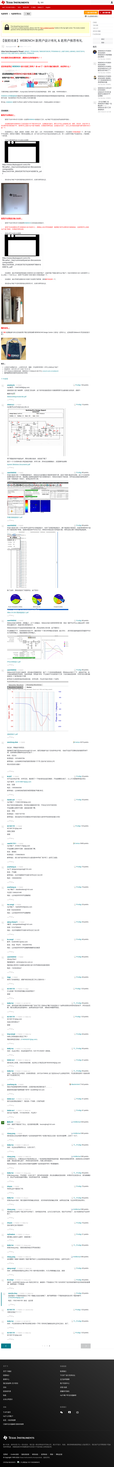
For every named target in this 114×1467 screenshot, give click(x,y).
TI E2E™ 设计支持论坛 (67, 1375)
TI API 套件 (7, 1412)
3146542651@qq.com (29, 1039)
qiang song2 (11, 1268)
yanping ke (11, 385)
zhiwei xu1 (11, 405)
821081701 (11, 826)
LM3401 (27, 51)
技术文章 (26, 7)
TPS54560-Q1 (56, 51)
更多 (28, 14)
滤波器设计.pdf (12, 734)
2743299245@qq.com (16, 1297)
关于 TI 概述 (7, 1371)
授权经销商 (20, 1424)
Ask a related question (47, 28)
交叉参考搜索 (64, 1379)
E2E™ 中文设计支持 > (9, 7)
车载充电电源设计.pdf (14, 517)
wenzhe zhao (13, 1293)
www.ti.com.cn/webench (50, 371)
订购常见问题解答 (9, 1424)
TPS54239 (30, 53)
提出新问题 (106, 12)
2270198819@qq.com (23, 782)
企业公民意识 (7, 1399)
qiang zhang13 (12, 922)
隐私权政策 (25, 1454)
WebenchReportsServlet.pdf (16, 397)
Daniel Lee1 (11, 800)
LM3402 (72, 51)
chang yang (11, 1133)
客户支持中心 (64, 1383)
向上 (8, 400)
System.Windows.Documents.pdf (18, 464)
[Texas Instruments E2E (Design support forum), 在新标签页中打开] (69, 1413)
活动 (4, 1387)
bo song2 (10, 939)
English (48, 7)
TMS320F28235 (44, 51)
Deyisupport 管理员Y (12, 46)
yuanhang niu (12, 1084)
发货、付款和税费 (9, 1420)
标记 (102, 39)
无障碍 (5, 1454)
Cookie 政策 (15, 1454)
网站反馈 (59, 1454)
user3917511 (12, 843)
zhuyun (10, 1186)
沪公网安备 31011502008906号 (30, 1462)
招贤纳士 (6, 1375)
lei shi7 (9, 776)
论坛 (19, 7)
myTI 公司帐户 (8, 1416)
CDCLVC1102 (5, 53)
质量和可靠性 (65, 1391)
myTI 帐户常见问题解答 (68, 1395)
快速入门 (41, 7)
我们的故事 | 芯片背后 (10, 1383)
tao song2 (10, 904)
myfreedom (11, 1234)
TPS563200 (34, 51)
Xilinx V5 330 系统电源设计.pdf (17, 612)
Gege (9, 977)
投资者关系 (7, 1391)
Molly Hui (10, 1003)
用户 (112, 2)
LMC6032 (22, 53)
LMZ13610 (15, 53)
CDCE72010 (80, 51)
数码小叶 (10, 1122)
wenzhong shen (12, 742)
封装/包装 (63, 1387)
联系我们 (63, 1371)
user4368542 (12, 472)
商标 (51, 1454)
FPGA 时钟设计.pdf (13, 662)
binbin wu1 (11, 1060)
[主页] (16, 2)
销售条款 (35, 1454)
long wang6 (11, 1034)
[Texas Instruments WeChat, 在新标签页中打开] (61, 1413)
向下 (13, 400)
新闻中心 (6, 1379)
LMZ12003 (65, 51)
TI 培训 (33, 7)
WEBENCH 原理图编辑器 (9, 96)
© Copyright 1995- (11, 1457)
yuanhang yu (11, 867)
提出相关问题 (92, 12)
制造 (4, 1395)
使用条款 (44, 1454)
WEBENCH (16, 66)
